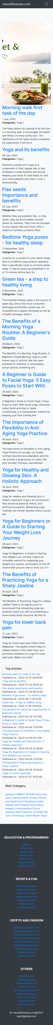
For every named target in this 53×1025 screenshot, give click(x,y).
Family (25, 797)
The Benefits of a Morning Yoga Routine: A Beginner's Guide (26, 329)
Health (40, 801)
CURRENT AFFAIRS (25, 794)
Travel (28, 815)
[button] (6, 63)
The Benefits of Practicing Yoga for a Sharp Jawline (25, 580)
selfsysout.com (26, 865)
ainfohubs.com (26, 1000)
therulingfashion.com (26, 941)
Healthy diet (12, 804)
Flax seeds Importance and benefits (20, 195)
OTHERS (38, 811)
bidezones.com (26, 955)
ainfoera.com (26, 903)
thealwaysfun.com (26, 886)
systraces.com (27, 862)
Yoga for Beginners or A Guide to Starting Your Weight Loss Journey (26, 529)
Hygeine (9, 808)
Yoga (44, 815)
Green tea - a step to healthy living (25, 282)
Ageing (9, 794)
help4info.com (26, 976)
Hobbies (24, 804)
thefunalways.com (26, 893)
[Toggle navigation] (46, 4)
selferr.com (26, 848)
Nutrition (28, 811)
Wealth (36, 815)
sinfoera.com (26, 855)
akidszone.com (26, 986)
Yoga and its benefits (25, 149)
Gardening (30, 801)
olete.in (27, 844)
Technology (17, 815)
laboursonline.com (26, 983)
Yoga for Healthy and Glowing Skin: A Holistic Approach (25, 475)
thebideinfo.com (27, 952)
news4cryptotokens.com (26, 931)
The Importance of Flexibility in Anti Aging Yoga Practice (24, 427)
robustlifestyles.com (16, 4)
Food (21, 801)
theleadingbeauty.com (26, 945)
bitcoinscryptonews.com (26, 938)
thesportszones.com (26, 896)
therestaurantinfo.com (26, 990)
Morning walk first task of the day (22, 110)
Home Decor (37, 804)
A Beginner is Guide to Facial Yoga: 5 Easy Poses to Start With (26, 380)
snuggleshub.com (26, 907)
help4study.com (26, 979)
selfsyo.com (26, 858)
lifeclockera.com (26, 997)
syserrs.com (26, 851)
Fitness (34, 797)
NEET (19, 811)
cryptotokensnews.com (27, 934)
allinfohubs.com (26, 1004)
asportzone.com (26, 900)
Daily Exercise (13, 797)
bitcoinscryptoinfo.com (26, 927)
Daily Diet (41, 794)
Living (18, 808)
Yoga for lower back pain (24, 625)
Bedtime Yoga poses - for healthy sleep (25, 239)
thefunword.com (26, 889)
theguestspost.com (26, 993)
